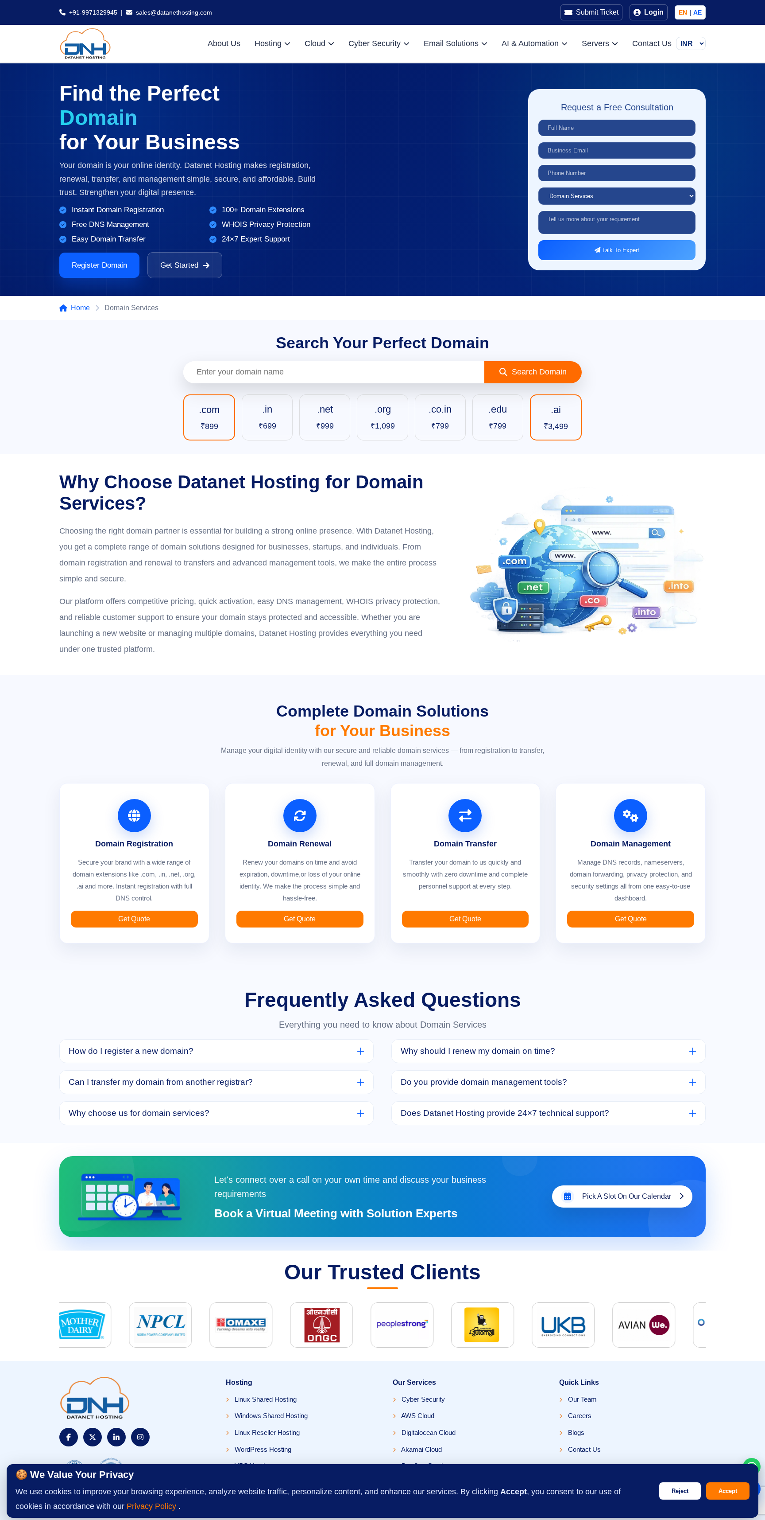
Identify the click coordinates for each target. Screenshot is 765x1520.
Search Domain (539, 371)
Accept (728, 1491)
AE (697, 12)
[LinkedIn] (116, 1437)
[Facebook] (68, 1437)
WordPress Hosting (262, 1449)
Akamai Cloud (421, 1449)
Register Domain (99, 265)
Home (80, 308)
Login (654, 12)
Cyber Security (422, 1399)
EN (683, 12)
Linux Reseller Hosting (266, 1432)
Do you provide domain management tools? (484, 1082)
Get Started (179, 265)
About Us (224, 43)
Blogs (575, 1432)
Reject (680, 1491)
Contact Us (652, 43)
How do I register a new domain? (131, 1051)
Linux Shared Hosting (265, 1399)
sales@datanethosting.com (174, 12)
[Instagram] (140, 1437)
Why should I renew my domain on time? (478, 1051)
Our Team (581, 1399)
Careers (578, 1415)
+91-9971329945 (93, 12)
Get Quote (134, 919)
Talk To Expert (619, 250)
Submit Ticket (597, 12)
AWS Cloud (417, 1415)
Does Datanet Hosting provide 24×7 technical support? (505, 1113)
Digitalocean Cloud (428, 1432)
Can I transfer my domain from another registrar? (161, 1082)
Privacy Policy (152, 1506)
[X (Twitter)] (92, 1437)
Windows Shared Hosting (270, 1415)
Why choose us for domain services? (139, 1113)
